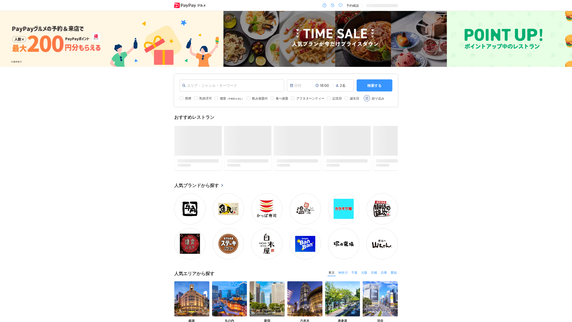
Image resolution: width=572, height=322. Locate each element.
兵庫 (384, 272)
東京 (331, 272)
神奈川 (343, 272)
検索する (374, 85)
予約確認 (352, 5)
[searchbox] (232, 85)
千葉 (354, 272)
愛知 (394, 272)
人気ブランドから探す (196, 185)
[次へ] (564, 39)
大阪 (364, 272)
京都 (374, 272)
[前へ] (8, 39)
